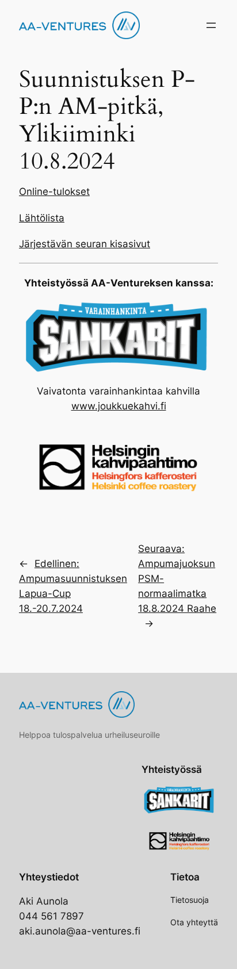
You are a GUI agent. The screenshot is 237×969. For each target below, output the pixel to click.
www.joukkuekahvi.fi (118, 406)
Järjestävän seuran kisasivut (84, 244)
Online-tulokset (54, 191)
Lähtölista (41, 218)
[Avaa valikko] (211, 25)
